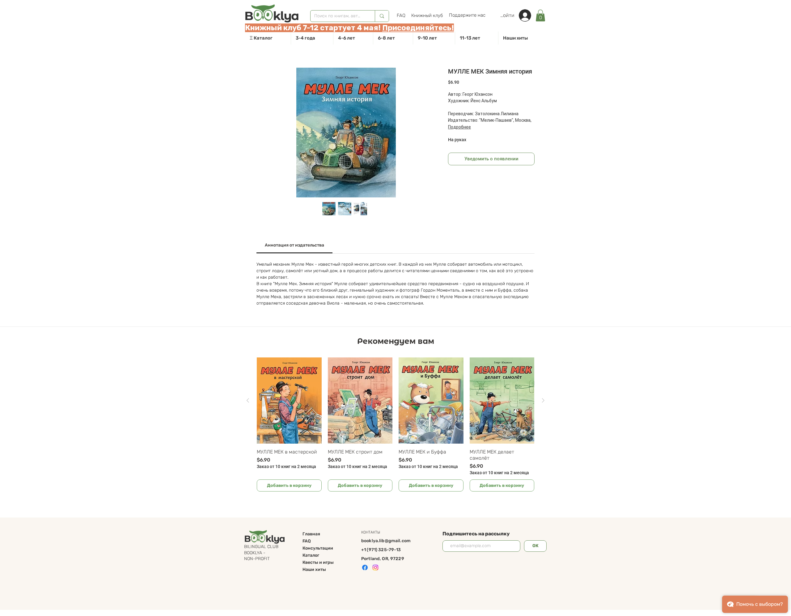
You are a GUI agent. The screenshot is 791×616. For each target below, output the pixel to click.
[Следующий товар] (543, 400)
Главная (311, 534)
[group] (395, 424)
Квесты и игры (318, 562)
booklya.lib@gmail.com (386, 540)
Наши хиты (314, 569)
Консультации (317, 548)
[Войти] (528, 15)
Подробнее (459, 126)
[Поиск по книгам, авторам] (382, 16)
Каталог (310, 555)
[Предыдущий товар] (248, 400)
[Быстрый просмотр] (289, 400)
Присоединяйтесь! (418, 27)
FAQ (306, 541)
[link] (540, 15)
